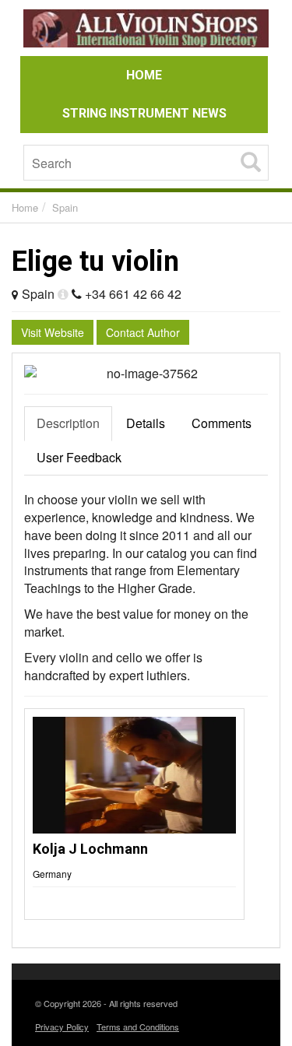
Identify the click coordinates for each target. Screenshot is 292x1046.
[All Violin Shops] (146, 31)
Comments (222, 423)
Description (68, 423)
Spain (65, 207)
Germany (52, 873)
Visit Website (52, 332)
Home (25, 207)
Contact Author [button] (143, 332)
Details (145, 423)
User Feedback (79, 457)
